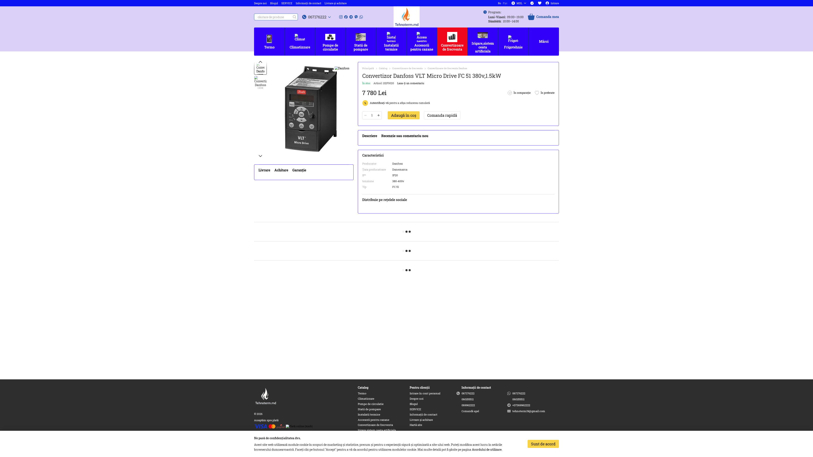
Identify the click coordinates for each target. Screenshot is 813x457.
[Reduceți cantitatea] (365, 115)
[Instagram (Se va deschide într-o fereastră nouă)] (341, 17)
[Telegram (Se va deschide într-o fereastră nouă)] (351, 17)
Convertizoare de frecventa (452, 47)
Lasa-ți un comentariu (410, 83)
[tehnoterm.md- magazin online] (275, 396)
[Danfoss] (342, 68)
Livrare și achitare (336, 3)
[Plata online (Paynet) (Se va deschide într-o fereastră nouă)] (269, 426)
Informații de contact (308, 3)
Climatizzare (300, 47)
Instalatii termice (391, 47)
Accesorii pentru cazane (421, 47)
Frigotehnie (513, 47)
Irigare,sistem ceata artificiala (483, 47)
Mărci (544, 41)
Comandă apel (470, 411)
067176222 (317, 17)
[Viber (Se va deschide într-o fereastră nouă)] (356, 17)
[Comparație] (532, 3)
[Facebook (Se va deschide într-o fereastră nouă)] (346, 17)
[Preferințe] (539, 3)
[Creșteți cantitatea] (379, 115)
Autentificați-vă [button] (379, 103)
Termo (269, 47)
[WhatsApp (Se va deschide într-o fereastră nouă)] (361, 17)
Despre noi (260, 3)
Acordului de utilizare (487, 449)
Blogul (274, 3)
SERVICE (286, 3)
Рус (505, 3)
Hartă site (416, 425)
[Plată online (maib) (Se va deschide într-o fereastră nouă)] (299, 426)
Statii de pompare (361, 47)
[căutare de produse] (294, 17)
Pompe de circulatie (330, 47)
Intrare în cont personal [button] (425, 393)
